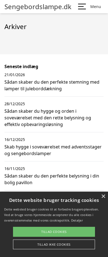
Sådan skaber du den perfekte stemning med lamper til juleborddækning (51, 85)
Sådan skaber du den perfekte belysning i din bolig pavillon (51, 179)
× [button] (103, 196)
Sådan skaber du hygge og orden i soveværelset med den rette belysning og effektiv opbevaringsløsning (47, 117)
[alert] (54, 224)
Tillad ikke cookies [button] (54, 244)
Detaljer (77, 220)
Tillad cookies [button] (54, 232)
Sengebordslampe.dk (37, 6)
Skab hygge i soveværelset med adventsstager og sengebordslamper (53, 150)
